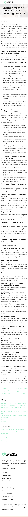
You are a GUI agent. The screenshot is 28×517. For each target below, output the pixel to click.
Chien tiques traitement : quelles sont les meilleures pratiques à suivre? (7, 391)
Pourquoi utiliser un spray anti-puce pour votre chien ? (13, 429)
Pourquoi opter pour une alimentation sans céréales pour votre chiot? (21, 391)
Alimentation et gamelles (6, 20)
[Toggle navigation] (23, 2)
